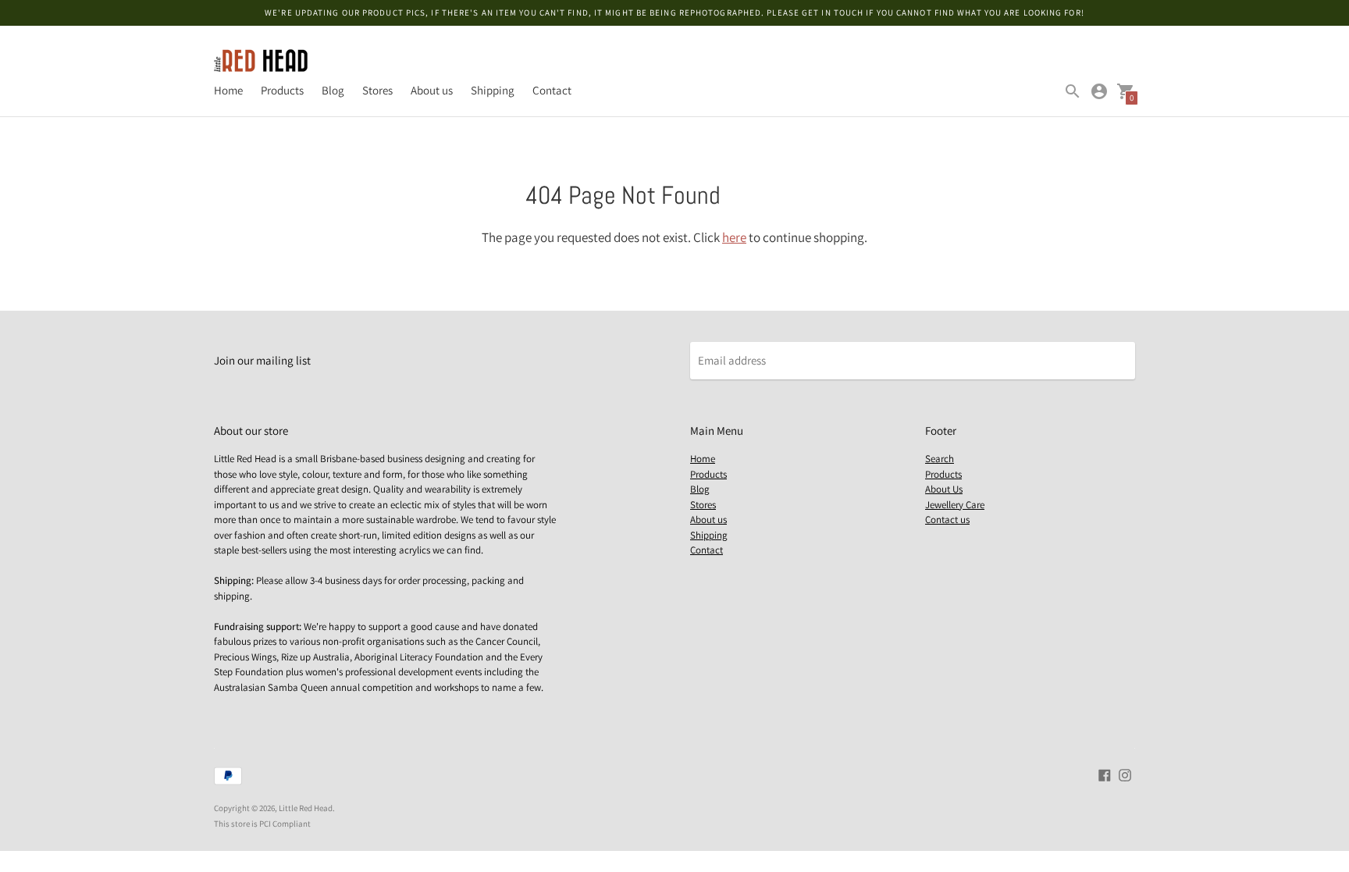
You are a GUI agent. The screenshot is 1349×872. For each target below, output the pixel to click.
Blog (333, 90)
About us (432, 90)
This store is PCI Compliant (262, 823)
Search (939, 458)
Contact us (947, 519)
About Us (944, 489)
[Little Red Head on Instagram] (1125, 774)
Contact (551, 90)
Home (228, 90)
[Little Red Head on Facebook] (1104, 774)
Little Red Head (306, 808)
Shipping (492, 90)
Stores (377, 90)
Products (282, 90)
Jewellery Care (954, 504)
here (734, 237)
